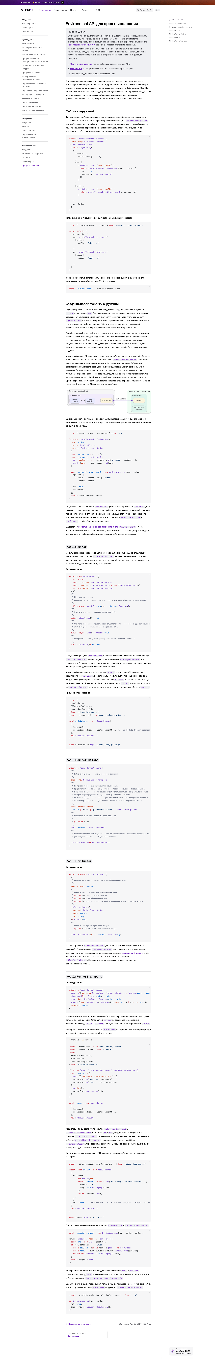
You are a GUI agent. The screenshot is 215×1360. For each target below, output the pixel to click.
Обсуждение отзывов (81, 64)
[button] (35, 20)
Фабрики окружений (177, 23)
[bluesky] (174, 10)
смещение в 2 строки (132, 953)
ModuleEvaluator (175, 37)
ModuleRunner (175, 30)
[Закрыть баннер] (212, 2)
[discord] (187, 10)
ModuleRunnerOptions (178, 34)
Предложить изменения (79, 1324)
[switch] (157, 10)
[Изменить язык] (166, 10)
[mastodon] (178, 10)
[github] (191, 10)
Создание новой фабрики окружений (181, 27)
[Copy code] (147, 138)
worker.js (75, 1040)
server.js (88, 1040)
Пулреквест (76, 68)
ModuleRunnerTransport (178, 41)
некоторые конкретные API (81, 44)
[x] (183, 10)
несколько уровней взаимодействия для (106, 527)
